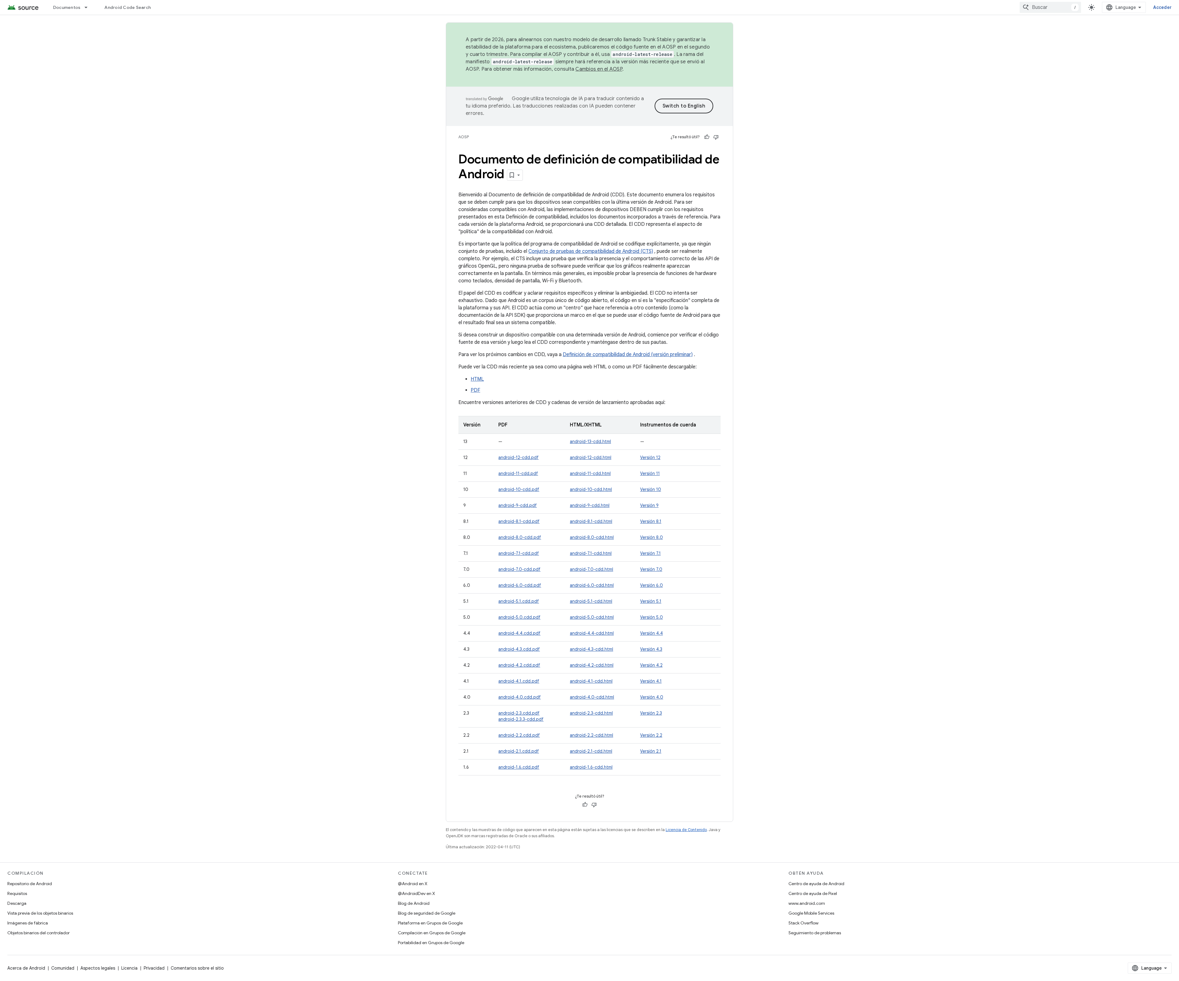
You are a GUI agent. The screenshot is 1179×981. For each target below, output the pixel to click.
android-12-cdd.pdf (518, 457)
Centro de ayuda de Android (816, 883)
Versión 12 (650, 457)
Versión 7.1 (650, 553)
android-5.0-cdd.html (592, 617)
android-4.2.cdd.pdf (519, 665)
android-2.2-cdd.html (591, 735)
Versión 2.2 (651, 735)
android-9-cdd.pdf (517, 505)
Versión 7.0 (651, 569)
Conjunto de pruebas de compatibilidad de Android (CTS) (590, 251)
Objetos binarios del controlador (38, 933)
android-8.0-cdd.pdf (519, 537)
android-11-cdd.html (590, 473)
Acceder (1162, 7)
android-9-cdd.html (589, 505)
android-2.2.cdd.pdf (519, 735)
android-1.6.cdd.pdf (518, 767)
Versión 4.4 (651, 633)
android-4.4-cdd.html (592, 633)
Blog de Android (414, 903)
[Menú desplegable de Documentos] (88, 7)
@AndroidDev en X (416, 893)
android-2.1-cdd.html (591, 751)
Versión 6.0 (651, 585)
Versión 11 (650, 473)
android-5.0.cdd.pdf (519, 617)
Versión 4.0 (651, 697)
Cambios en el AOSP (598, 69)
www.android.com (806, 903)
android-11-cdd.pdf (518, 473)
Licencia (129, 968)
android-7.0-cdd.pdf (519, 569)
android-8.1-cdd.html (591, 521)
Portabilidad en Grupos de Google (431, 942)
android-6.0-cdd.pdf (519, 585)
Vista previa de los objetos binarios (40, 913)
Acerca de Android (26, 968)
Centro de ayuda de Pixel (812, 893)
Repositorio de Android (29, 883)
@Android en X (412, 883)
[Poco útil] (716, 137)
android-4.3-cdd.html (591, 649)
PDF (475, 390)
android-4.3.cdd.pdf (519, 649)
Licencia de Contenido (686, 829)
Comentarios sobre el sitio (197, 968)
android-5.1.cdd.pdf (518, 601)
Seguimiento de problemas (814, 933)
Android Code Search (127, 7)
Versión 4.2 (651, 665)
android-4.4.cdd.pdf (519, 633)
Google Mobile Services (811, 913)
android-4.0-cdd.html (592, 697)
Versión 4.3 (651, 649)
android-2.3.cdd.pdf (518, 713)
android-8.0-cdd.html (592, 537)
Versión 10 (650, 489)
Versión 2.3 (651, 713)
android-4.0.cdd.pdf (519, 697)
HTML (477, 379)
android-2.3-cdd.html (591, 713)
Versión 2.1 (650, 751)
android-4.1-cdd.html (591, 681)
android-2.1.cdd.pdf (518, 751)
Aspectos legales (97, 968)
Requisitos (17, 893)
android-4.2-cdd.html (591, 665)
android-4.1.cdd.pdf (518, 681)
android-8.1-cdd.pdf (518, 521)
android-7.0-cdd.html (591, 569)
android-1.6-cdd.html (591, 767)
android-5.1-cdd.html (591, 601)
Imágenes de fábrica (27, 923)
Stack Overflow (803, 923)
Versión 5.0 (651, 617)
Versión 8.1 (650, 521)
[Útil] (706, 137)
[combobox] (1050, 7)
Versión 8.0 (651, 537)
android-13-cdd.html (590, 441)
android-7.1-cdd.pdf (518, 553)
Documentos (67, 7)
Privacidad (154, 968)
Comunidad (62, 968)
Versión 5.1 (650, 601)
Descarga (16, 903)
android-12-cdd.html (590, 457)
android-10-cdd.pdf (518, 489)
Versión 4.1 (651, 681)
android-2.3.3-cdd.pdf (520, 719)
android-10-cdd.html (591, 489)
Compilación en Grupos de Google (431, 933)
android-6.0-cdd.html (592, 585)
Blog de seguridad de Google (426, 913)
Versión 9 (649, 505)
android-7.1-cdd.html (591, 553)
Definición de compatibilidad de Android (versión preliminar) (628, 354)
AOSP (463, 136)
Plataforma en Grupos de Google (430, 923)
